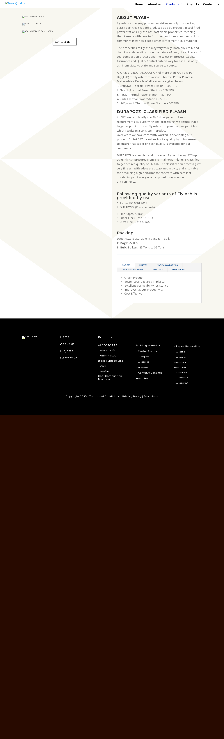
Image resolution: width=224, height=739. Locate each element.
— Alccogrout (181, 383)
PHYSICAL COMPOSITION (167, 265)
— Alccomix (180, 357)
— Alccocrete (181, 378)
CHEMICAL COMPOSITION (132, 269)
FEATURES (126, 265)
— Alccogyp (142, 367)
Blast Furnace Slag (111, 360)
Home (139, 4)
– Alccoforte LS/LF (107, 356)
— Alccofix (179, 352)
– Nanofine (103, 371)
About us (155, 4)
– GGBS (102, 366)
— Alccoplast (142, 357)
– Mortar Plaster (146, 351)
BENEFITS (143, 265)
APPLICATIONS (178, 269)
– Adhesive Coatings (149, 372)
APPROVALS (158, 269)
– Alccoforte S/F (106, 350)
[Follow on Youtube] (36, 344)
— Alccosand (142, 362)
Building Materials (148, 345)
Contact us (211, 4)
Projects (193, 4)
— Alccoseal (180, 362)
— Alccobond (181, 372)
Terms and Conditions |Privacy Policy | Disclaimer (123, 396)
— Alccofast (142, 378)
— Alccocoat (180, 367)
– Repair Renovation (187, 346)
